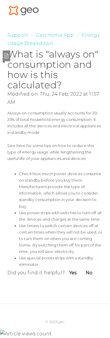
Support (17, 35)
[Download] (44, 165)
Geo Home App (55, 35)
